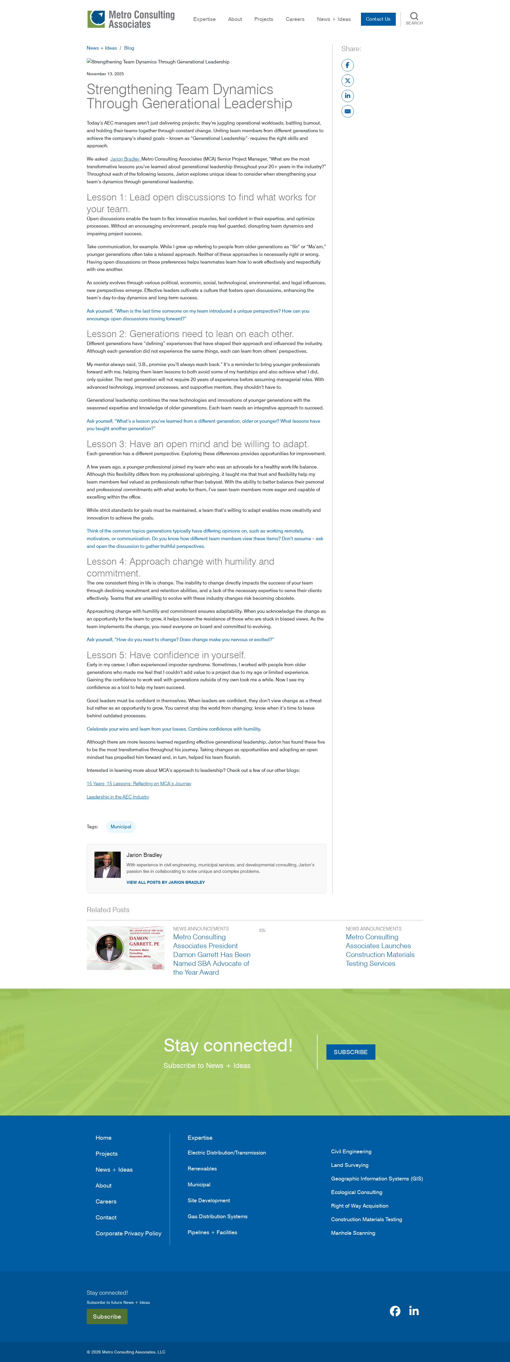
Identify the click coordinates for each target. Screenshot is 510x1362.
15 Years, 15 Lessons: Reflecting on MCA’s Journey (139, 783)
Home (104, 1137)
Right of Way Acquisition (359, 1205)
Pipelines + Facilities (212, 1232)
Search (414, 23)
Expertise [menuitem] (204, 19)
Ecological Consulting (356, 1192)
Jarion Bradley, (125, 159)
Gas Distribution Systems (218, 1216)
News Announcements (201, 929)
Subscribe (107, 1316)
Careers (295, 19)
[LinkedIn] (347, 96)
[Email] (347, 111)
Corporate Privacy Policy (128, 1233)
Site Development (209, 1200)
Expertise (200, 1137)
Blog (129, 48)
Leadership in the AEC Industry (118, 797)
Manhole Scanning (353, 1233)
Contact (106, 1217)
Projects (107, 1153)
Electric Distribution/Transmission (227, 1152)
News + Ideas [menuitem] (334, 19)
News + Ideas (102, 48)
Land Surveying (350, 1165)
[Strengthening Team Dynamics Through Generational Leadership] (158, 61)
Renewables (202, 1168)
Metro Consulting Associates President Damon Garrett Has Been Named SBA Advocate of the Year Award (212, 954)
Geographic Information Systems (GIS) (377, 1178)
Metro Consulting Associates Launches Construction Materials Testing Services (380, 950)
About (235, 19)
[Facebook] (347, 65)
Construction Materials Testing (366, 1219)
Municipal (121, 826)
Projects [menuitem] (263, 19)
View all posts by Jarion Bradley (166, 882)
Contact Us (378, 19)
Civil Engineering (351, 1151)
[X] (347, 80)
